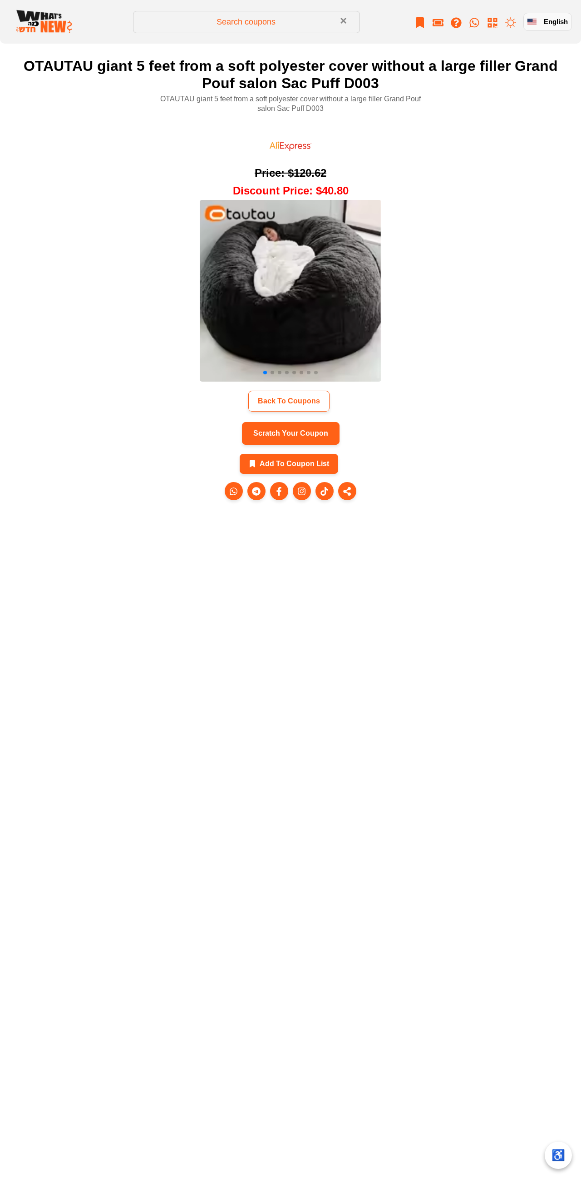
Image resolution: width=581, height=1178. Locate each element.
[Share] (347, 491)
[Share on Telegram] (256, 491)
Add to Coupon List (294, 463)
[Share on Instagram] (302, 491)
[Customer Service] (474, 22)
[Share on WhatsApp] (234, 491)
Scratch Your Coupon (290, 433)
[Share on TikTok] (324, 491)
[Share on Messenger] (279, 491)
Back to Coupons (289, 401)
